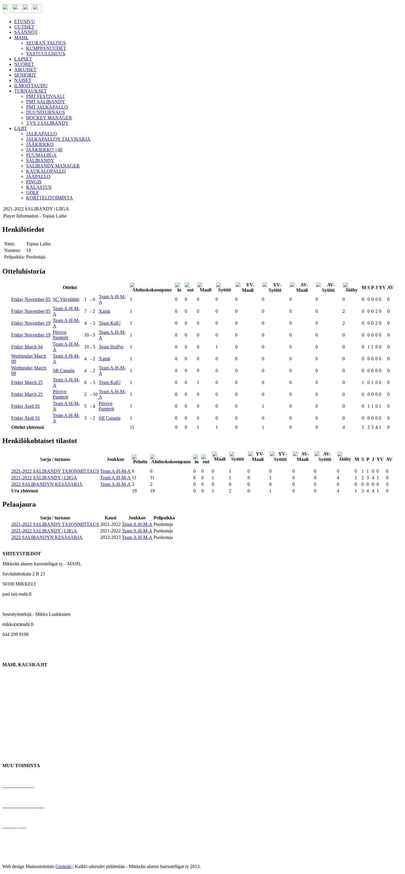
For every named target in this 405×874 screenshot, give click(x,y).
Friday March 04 (27, 346)
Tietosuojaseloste (18, 856)
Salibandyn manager (21, 715)
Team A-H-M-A (115, 471)
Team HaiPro (111, 346)
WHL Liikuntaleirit (21, 816)
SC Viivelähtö (66, 299)
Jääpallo (9, 735)
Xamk (104, 311)
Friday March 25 (27, 382)
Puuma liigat (14, 745)
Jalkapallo (11, 694)
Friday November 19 (30, 323)
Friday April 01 (25, 406)
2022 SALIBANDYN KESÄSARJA (46, 484)
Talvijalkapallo (16, 725)
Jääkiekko (11, 684)
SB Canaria (63, 370)
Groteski (63, 866)
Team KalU (110, 323)
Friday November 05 (30, 299)
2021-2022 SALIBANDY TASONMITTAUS (55, 471)
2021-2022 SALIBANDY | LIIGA (44, 477)
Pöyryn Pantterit (60, 335)
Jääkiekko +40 (16, 755)
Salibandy (11, 705)
